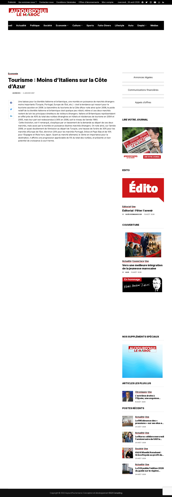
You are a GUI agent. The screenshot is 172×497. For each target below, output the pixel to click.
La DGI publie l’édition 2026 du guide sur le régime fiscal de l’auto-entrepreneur (149, 472)
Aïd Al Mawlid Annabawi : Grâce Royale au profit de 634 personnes (148, 455)
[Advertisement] (67, 152)
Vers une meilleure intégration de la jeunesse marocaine (142, 267)
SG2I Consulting (115, 493)
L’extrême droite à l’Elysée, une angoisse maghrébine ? (147, 398)
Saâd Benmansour (133, 214)
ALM (127, 272)
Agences (16, 93)
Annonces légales (143, 77)
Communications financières (143, 90)
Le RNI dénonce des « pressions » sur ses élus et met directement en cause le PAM (149, 424)
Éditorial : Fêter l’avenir (137, 210)
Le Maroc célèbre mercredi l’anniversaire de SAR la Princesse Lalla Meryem (149, 439)
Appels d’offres (143, 102)
